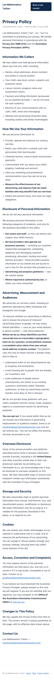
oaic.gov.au (18, 602)
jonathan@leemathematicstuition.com (22, 427)
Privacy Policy (43, 673)
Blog (34, 673)
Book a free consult (38, 6)
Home (28, 673)
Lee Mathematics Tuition (12, 6)
